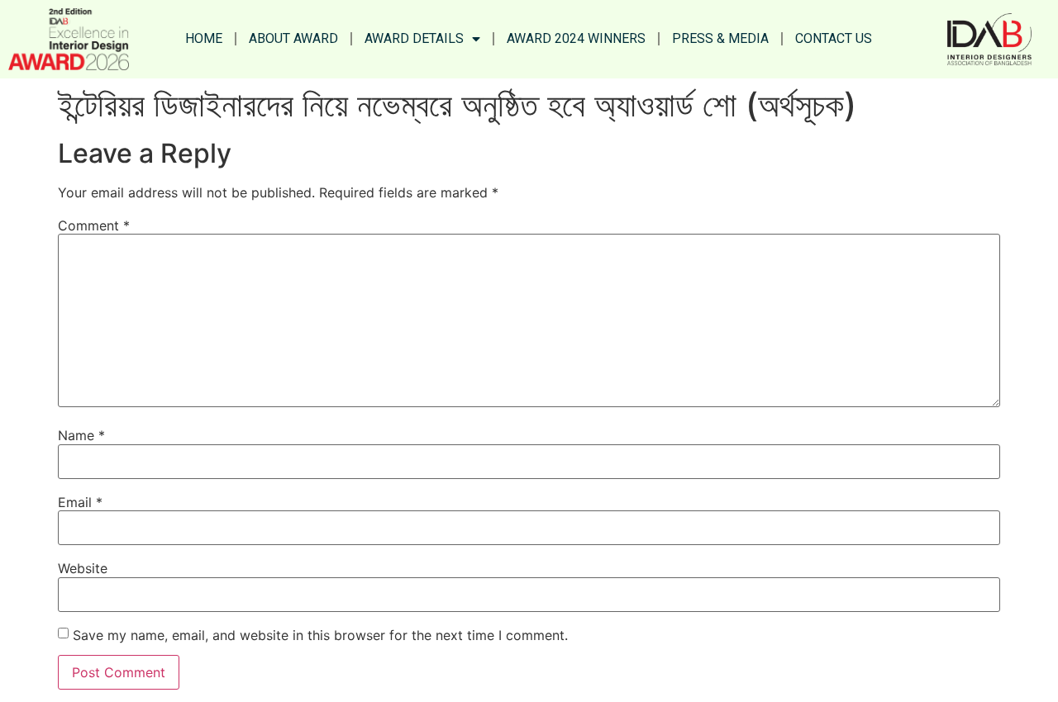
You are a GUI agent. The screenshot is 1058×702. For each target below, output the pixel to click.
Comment (94, 225)
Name (81, 435)
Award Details (414, 38)
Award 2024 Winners (576, 38)
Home (203, 38)
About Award (293, 38)
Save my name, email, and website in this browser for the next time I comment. (320, 635)
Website (82, 568)
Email (80, 502)
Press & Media (720, 38)
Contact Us (833, 38)
